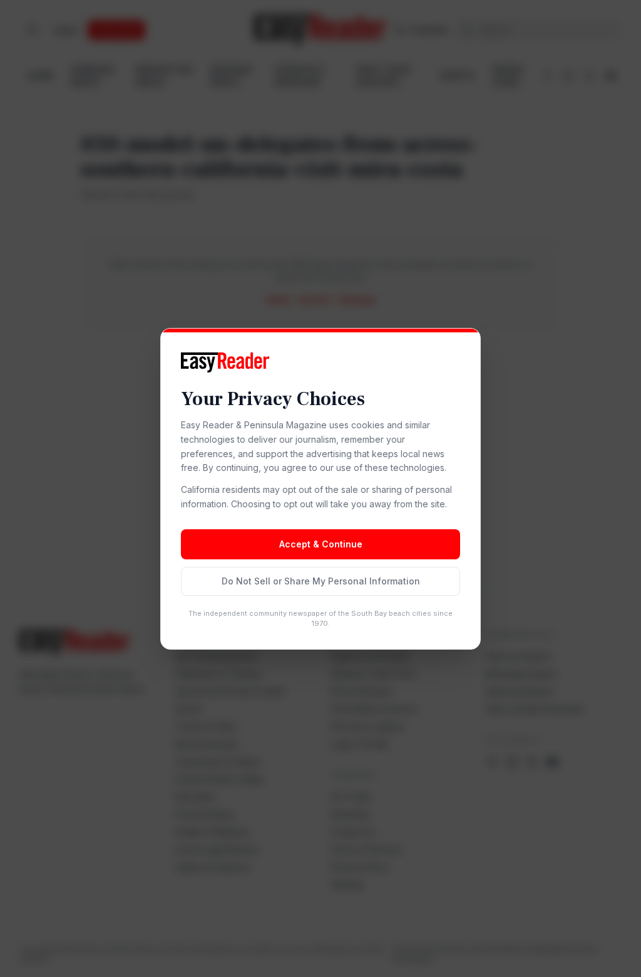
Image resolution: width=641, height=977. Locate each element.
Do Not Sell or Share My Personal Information (321, 581)
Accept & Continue (320, 544)
